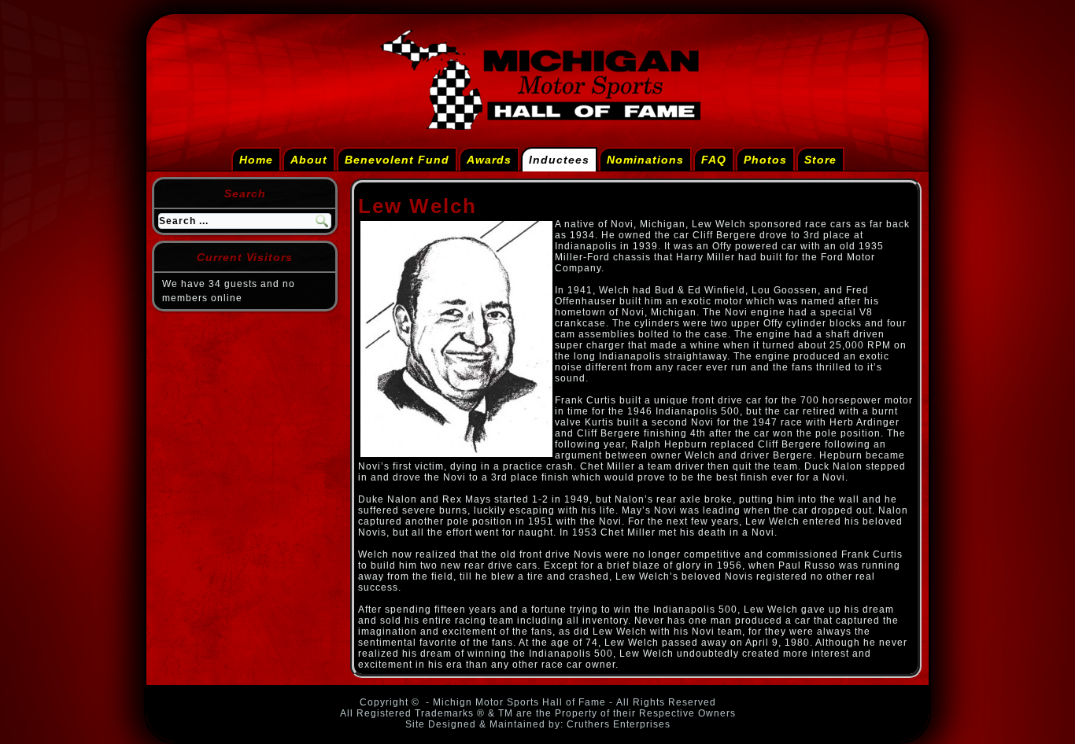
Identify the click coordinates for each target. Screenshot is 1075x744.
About (308, 159)
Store (820, 159)
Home (256, 159)
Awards (489, 159)
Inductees (559, 159)
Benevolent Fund (397, 159)
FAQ (713, 159)
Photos (765, 159)
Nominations (645, 159)
